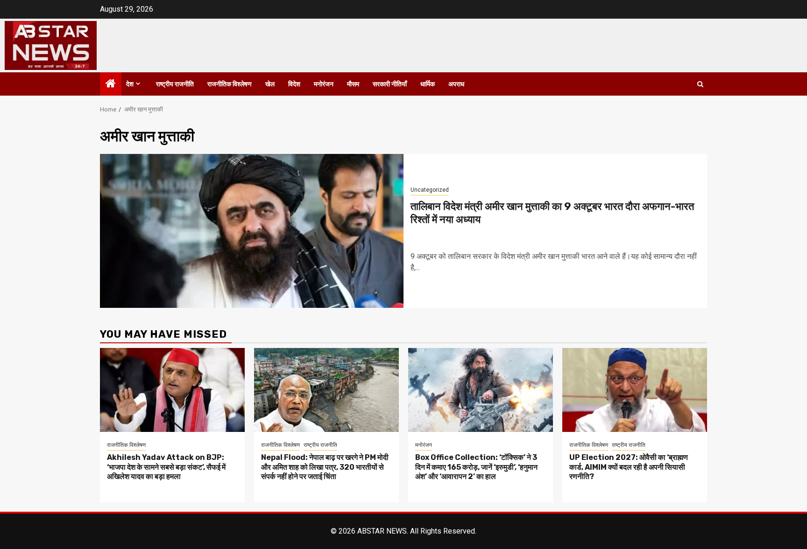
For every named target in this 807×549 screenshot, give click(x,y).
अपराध (456, 84)
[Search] (700, 84)
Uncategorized (430, 190)
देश (130, 84)
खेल (270, 84)
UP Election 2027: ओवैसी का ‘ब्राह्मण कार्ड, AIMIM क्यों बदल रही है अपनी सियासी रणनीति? (628, 467)
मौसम (353, 84)
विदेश (294, 84)
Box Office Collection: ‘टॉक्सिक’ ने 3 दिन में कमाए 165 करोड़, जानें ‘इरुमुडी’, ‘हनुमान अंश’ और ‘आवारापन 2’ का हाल (476, 467)
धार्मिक (427, 84)
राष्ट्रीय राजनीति (175, 84)
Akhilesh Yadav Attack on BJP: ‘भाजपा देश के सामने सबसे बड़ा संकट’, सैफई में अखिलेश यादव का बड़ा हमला (166, 467)
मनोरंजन (323, 84)
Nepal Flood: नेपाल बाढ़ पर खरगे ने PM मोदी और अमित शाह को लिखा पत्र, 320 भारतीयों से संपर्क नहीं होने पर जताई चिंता (325, 467)
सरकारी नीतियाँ (390, 84)
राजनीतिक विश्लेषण (229, 84)
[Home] (111, 84)
